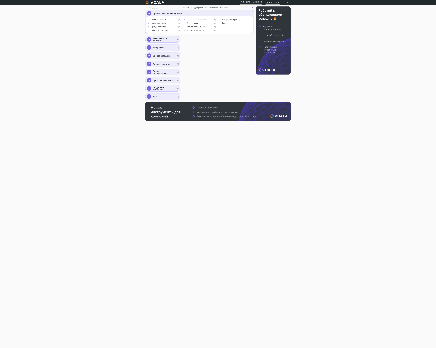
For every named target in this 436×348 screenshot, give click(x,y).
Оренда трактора (194, 23)
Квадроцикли (159, 47)
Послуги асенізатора (195, 30)
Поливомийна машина (196, 26)
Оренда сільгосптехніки (160, 72)
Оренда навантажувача (197, 19)
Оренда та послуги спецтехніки (167, 13)
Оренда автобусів (161, 55)
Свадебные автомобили (158, 88)
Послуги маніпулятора (231, 19)
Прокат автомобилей (163, 80)
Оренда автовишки (159, 26)
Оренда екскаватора (159, 30)
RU (284, 2)
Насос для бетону (158, 23)
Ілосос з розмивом (158, 19)
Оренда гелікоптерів (162, 63)
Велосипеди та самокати (160, 39)
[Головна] (147, 8)
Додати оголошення (252, 2)
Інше (224, 23)
